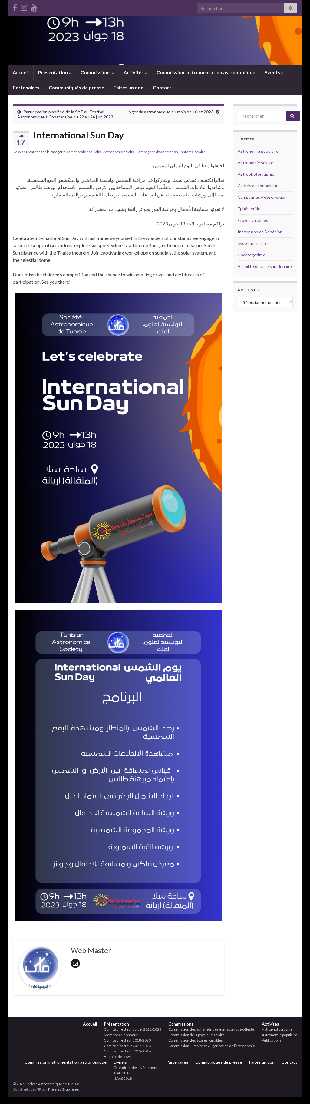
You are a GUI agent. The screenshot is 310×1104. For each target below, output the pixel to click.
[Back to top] (296, 1090)
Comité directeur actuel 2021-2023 (132, 1029)
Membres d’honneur (121, 1034)
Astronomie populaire (84, 151)
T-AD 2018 (122, 1073)
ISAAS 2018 (123, 1078)
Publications (272, 1040)
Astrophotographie (256, 174)
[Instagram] (24, 6)
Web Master (28, 151)
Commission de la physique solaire (196, 1034)
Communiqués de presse (76, 87)
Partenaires (26, 87)
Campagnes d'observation (157, 151)
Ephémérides (250, 208)
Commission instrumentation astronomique (206, 72)
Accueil (21, 72)
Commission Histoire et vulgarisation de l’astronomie (211, 1045)
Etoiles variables (253, 220)
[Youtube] (34, 6)
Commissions (96, 72)
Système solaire (193, 151)
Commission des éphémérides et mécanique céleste (211, 1029)
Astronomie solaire (119, 151)
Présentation (53, 72)
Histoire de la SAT (118, 1056)
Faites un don (128, 87)
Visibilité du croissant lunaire (265, 266)
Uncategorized (251, 254)
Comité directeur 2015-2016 (127, 1051)
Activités (134, 72)
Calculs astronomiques (259, 185)
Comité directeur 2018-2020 (127, 1040)
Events (273, 72)
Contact (162, 87)
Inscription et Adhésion (260, 231)
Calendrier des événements (136, 1067)
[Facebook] (15, 6)
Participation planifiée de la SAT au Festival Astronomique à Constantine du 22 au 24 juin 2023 (65, 114)
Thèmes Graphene (63, 1089)
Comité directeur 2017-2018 (127, 1045)
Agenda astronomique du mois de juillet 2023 (170, 111)
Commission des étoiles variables (195, 1040)
